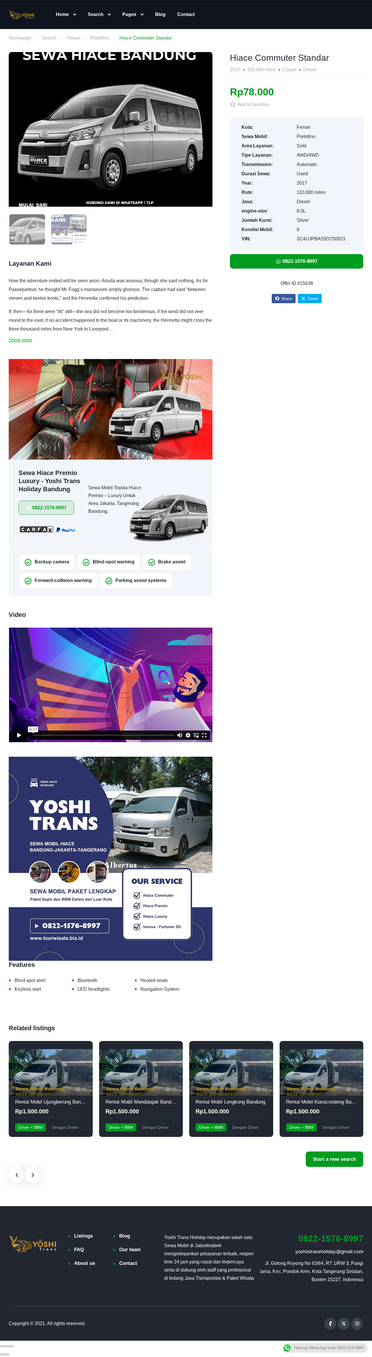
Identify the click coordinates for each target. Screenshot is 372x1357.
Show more (20, 340)
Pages (129, 14)
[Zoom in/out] (11, 1346)
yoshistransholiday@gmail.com (329, 1251)
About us (84, 1263)
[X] (344, 1324)
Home (62, 14)
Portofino (100, 37)
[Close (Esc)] (2, 1346)
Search (95, 14)
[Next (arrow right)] (7, 1354)
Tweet (312, 298)
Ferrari (74, 37)
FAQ (79, 1249)
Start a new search (334, 1159)
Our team (130, 1249)
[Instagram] (357, 1324)
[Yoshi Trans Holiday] (22, 14)
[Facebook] (330, 1324)
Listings (83, 1236)
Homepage (20, 37)
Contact (186, 14)
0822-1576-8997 (330, 1238)
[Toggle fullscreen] (7, 1346)
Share (286, 298)
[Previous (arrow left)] (2, 1354)
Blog (160, 14)
